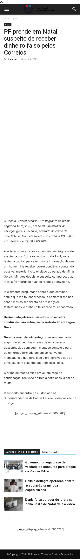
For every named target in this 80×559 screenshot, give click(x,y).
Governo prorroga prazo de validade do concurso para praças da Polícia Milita (50, 466)
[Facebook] (17, 150)
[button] (6, 9)
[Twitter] (26, 150)
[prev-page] (6, 518)
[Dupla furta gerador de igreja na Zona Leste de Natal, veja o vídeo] (13, 504)
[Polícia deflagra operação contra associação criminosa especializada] (13, 485)
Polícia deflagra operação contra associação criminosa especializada (49, 485)
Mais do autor (50, 452)
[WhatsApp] (8, 150)
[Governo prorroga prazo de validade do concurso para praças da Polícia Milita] (13, 467)
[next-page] (12, 518)
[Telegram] (34, 150)
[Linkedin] (43, 150)
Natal (16, 18)
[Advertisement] (40, 104)
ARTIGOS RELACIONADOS (22, 452)
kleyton (12, 59)
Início (7, 18)
